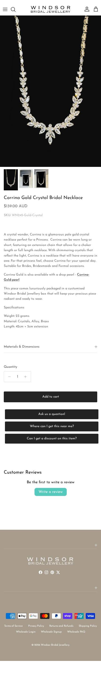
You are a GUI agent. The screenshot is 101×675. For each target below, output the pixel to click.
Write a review (51, 492)
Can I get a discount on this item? (52, 438)
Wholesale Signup (51, 632)
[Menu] (5, 9)
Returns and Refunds (61, 626)
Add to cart (50, 397)
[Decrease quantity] (8, 377)
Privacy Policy (36, 626)
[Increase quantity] (27, 377)
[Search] (15, 9)
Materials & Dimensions (21, 347)
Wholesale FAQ (76, 632)
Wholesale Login (25, 632)
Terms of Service (13, 626)
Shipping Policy (88, 626)
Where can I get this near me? (52, 426)
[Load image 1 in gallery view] (50, 91)
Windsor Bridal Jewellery (55, 645)
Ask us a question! (51, 414)
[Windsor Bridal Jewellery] (50, 9)
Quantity (10, 367)
